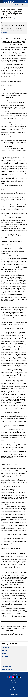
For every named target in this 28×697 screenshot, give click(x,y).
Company (14, 685)
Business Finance (5, 19)
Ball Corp (19, 4)
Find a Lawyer (5, 647)
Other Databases (6, 666)
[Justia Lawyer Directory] (20, 677)
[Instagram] (13, 677)
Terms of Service (14, 689)
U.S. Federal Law (6, 660)
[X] (19, 677)
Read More (4, 32)
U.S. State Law (6, 663)
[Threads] (15, 677)
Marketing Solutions (7, 669)
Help (14, 687)
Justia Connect (14, 680)
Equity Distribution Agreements (18, 19)
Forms (5, 4)
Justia (2, 4)
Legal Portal (14, 682)
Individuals (5, 650)
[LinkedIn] (7, 677)
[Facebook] (11, 677)
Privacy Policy (14, 692)
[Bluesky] (17, 677)
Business (4, 653)
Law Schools (5, 656)
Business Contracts (12, 4)
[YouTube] (9, 677)
